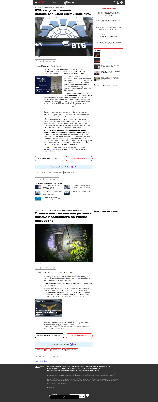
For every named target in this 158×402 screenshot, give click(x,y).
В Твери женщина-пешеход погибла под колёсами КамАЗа (108, 21)
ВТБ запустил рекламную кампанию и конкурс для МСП (51, 198)
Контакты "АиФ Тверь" (53, 368)
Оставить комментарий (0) (79, 158)
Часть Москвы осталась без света (111, 53)
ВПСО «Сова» (38, 263)
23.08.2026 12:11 (39, 210)
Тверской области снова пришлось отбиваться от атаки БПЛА (109, 35)
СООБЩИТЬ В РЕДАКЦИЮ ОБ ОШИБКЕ (89, 370)
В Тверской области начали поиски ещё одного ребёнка (109, 43)
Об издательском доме (54, 366)
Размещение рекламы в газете (91, 368)
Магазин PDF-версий (78, 366)
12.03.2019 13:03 (39, 7)
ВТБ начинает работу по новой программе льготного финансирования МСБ (51, 187)
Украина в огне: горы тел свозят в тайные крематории (111, 65)
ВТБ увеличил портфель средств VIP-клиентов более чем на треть (81, 186)
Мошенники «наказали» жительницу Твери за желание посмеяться (108, 28)
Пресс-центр (66, 366)
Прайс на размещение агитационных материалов (62, 370)
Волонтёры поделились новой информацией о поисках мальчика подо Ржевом (108, 13)
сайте (48, 149)
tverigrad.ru (77, 278)
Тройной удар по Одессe (108, 59)
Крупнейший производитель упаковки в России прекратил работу (110, 78)
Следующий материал (64, 397)
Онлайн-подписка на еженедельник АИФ (98, 366)
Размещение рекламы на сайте (71, 368)
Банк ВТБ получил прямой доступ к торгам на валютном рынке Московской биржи (52, 193)
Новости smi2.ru (41, 205)
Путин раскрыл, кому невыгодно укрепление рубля (110, 72)
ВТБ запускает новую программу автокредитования (81, 192)
